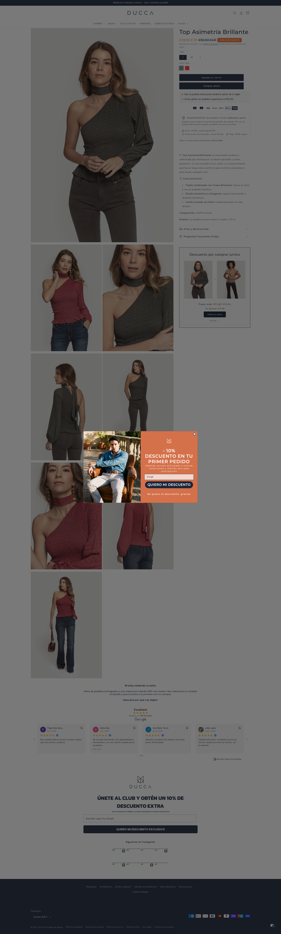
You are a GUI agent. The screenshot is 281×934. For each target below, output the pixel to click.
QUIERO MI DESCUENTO (169, 485)
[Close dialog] (194, 434)
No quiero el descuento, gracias (169, 494)
